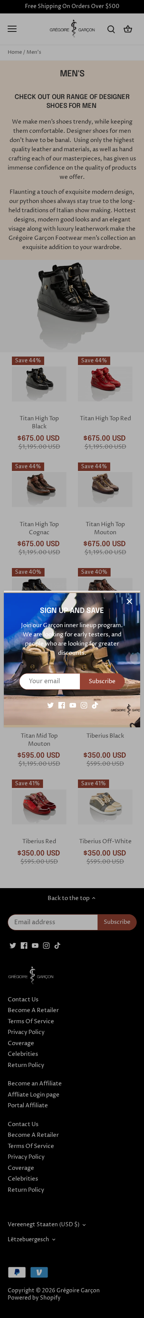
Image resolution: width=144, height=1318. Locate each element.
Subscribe (102, 681)
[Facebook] (61, 705)
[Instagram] (84, 705)
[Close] (129, 601)
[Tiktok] (95, 705)
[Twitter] (50, 705)
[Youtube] (73, 705)
